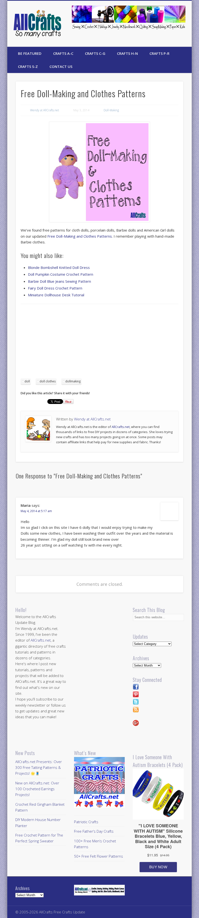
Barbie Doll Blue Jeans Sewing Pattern (59, 281)
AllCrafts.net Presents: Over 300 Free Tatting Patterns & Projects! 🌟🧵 (38, 767)
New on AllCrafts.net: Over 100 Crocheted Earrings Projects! (37, 789)
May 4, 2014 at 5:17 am (36, 511)
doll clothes (48, 381)
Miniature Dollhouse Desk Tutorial (56, 294)
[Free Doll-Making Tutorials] (100, 172)
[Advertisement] (99, 343)
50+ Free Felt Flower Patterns (98, 856)
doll (27, 381)
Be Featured (29, 53)
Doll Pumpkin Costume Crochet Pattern (60, 274)
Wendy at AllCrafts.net (44, 110)
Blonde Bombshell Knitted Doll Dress (59, 267)
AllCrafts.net (121, 427)
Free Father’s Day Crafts (94, 831)
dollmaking (73, 381)
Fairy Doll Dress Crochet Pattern (55, 288)
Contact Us (61, 66)
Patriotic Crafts (86, 821)
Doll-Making (111, 110)
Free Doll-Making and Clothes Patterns (79, 236)
